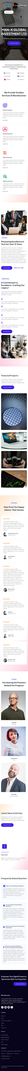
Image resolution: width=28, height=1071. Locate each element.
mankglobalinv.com (21, 5)
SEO (2, 1042)
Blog (2, 1025)
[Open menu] (2, 12)
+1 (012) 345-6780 (5, 1058)
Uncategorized (5, 852)
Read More (5, 120)
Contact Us (3, 1027)
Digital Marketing (5, 1037)
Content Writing (5, 1039)
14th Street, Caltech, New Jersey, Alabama (11, 1051)
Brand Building (4, 1035)
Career (2, 1023)
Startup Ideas (4, 1044)
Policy (2, 1018)
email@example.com (6, 1056)
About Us (3, 1016)
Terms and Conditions (6, 1020)
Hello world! (4, 855)
